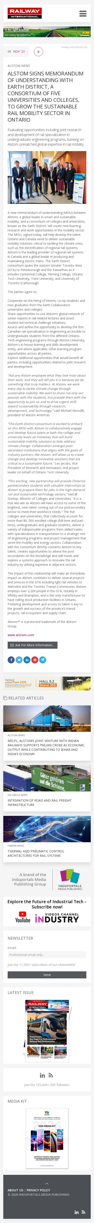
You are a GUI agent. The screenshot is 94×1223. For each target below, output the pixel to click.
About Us (15, 1190)
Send (47, 975)
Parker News (16, 845)
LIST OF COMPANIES (22, 1199)
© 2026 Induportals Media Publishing (38, 1194)
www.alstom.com (21, 635)
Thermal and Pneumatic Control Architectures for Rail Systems (36, 853)
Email (12, 948)
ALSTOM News (19, 66)
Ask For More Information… (34, 645)
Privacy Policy (38, 1190)
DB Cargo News (17, 794)
